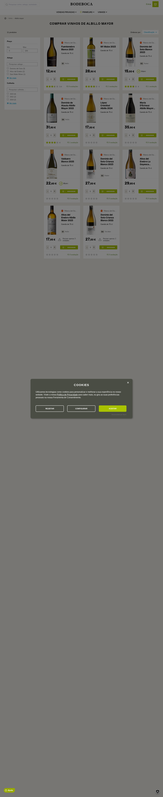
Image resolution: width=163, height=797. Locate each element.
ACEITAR (113, 409)
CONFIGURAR (81, 409)
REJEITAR (49, 409)
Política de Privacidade (67, 395)
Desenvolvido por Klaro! (119, 414)
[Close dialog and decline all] (128, 383)
